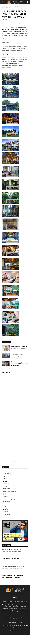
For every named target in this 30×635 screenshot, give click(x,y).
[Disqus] (15, 395)
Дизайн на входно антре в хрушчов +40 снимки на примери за (19, 363)
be (5, 625)
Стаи (4, 506)
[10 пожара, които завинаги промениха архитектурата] (6, 355)
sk (21, 625)
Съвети (5, 511)
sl (22, 625)
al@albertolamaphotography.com (18, 617)
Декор (5, 481)
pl (14, 625)
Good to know (6, 342)
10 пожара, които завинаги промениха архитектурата (18, 356)
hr (10, 625)
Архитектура (7, 473)
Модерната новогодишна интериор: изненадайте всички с (19, 348)
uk (13, 627)
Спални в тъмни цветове (10, 558)
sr (24, 625)
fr (10, 630)
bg (15, 627)
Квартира (6, 483)
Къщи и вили (7, 514)
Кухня (4, 494)
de (13, 630)
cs (12, 625)
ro (18, 625)
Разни (5, 486)
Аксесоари (6, 471)
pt (15, 630)
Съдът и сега (7, 476)
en (3, 625)
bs (27, 625)
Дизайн (5, 509)
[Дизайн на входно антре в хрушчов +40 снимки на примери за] (6, 363)
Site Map (15, 618)
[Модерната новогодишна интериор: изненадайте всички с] (6, 348)
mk (16, 625)
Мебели (5, 496)
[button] (27, 2)
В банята (5, 478)
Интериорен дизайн (9, 491)
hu (8, 625)
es (17, 630)
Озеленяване (7, 489)
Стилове (5, 504)
